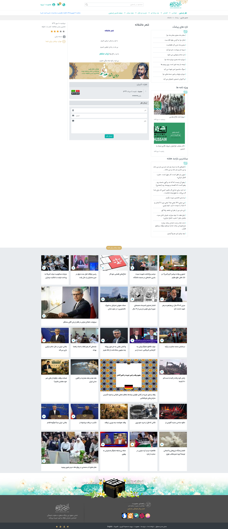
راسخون (181, 13)
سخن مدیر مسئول (161, 526)
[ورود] (64, 527)
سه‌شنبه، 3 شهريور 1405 (74, 13)
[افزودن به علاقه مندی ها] (57, 527)
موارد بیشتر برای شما (54, 41)
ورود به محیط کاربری (126, 526)
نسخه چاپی (58, 36)
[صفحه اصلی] (68, 527)
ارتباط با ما (150, 526)
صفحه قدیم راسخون (116, 13)
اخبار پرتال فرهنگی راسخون (136, 509)
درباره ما (143, 526)
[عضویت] (61, 527)
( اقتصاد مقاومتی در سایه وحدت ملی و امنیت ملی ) (53, 13)
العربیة (116, 526)
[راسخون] (179, 8)
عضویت (48, 4)
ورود (42, 4)
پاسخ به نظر (75, 93)
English (109, 526)
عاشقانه (169, 18)
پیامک (177, 18)
